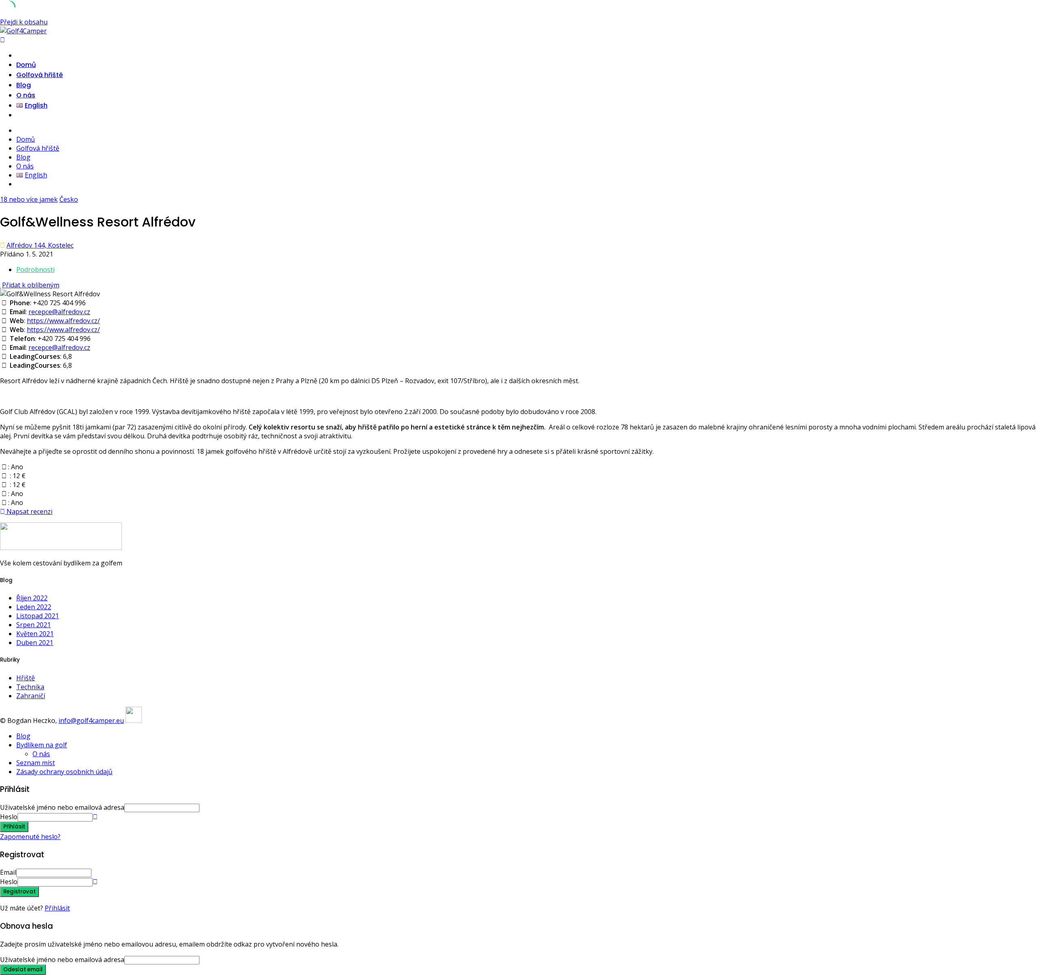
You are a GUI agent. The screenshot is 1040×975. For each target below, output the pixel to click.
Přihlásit (57, 908)
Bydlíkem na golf (41, 744)
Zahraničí (30, 695)
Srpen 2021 (33, 624)
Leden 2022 (33, 606)
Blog (23, 85)
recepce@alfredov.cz (59, 311)
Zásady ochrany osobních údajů (64, 771)
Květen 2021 (35, 633)
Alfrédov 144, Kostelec (40, 245)
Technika (30, 686)
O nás (25, 95)
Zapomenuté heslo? (30, 836)
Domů (26, 64)
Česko (68, 199)
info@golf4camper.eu (91, 720)
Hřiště (25, 677)
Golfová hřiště (39, 75)
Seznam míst (35, 762)
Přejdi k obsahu (24, 21)
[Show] (95, 816)
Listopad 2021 (37, 615)
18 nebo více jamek (29, 199)
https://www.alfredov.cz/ (63, 320)
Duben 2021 (34, 642)
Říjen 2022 (32, 597)
